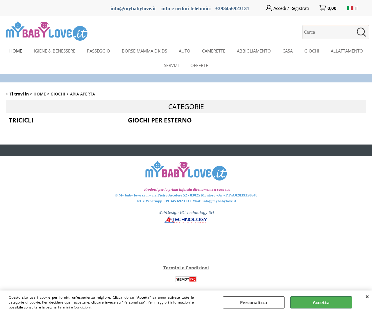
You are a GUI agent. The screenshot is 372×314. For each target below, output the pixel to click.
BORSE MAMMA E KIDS (144, 51)
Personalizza (253, 302)
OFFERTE (199, 65)
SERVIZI (171, 65)
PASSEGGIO (98, 51)
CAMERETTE (213, 51)
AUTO (184, 51)
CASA (287, 51)
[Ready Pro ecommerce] (186, 279)
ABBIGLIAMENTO (254, 51)
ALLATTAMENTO (347, 51)
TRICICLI (21, 120)
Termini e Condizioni (74, 307)
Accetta (321, 302)
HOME (15, 51)
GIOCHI (311, 51)
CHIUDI (367, 296)
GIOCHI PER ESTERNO (160, 120)
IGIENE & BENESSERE (54, 51)
